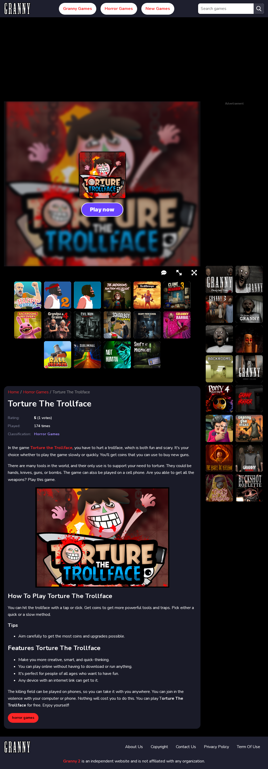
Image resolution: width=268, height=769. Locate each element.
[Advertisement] (134, 62)
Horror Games (119, 9)
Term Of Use (248, 747)
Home (13, 392)
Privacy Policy (216, 747)
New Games (158, 9)
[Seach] (259, 8)
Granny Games (77, 9)
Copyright (159, 747)
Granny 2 (72, 761)
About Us (134, 747)
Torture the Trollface (51, 448)
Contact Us (186, 747)
